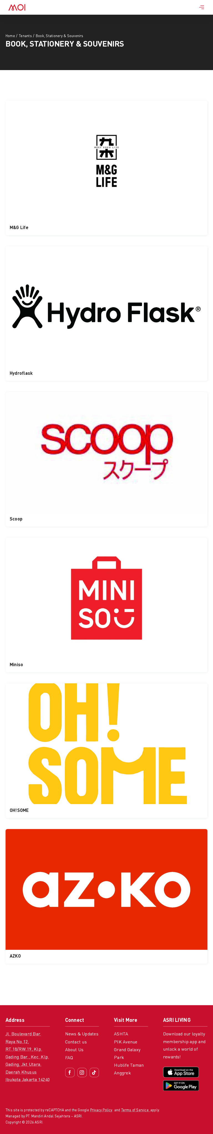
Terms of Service (135, 1110)
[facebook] (70, 1072)
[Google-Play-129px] (181, 1082)
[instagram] (82, 1072)
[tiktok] (94, 1072)
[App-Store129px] (181, 1069)
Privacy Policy (101, 1110)
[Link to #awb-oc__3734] (202, 7)
